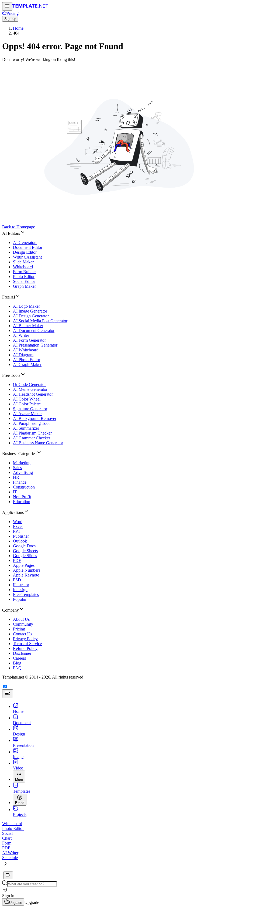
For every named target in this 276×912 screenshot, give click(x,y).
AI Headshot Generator (33, 394)
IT (15, 492)
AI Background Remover (34, 418)
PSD (17, 580)
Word (17, 521)
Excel (18, 526)
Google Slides (25, 555)
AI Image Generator (30, 311)
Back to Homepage (18, 227)
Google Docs (24, 546)
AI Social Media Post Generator (40, 320)
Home (18, 28)
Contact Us (22, 634)
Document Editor (27, 247)
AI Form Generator (29, 340)
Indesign (20, 589)
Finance (19, 482)
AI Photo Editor (26, 359)
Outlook (20, 541)
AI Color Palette (27, 404)
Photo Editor (23, 276)
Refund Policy (25, 648)
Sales (17, 467)
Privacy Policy (25, 638)
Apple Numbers (26, 570)
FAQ (17, 668)
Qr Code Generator (29, 384)
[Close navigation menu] (7, 693)
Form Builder (24, 271)
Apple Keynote (26, 575)
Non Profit (22, 496)
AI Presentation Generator (35, 345)
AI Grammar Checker (31, 438)
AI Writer (21, 335)
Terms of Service (27, 643)
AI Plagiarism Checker (32, 433)
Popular (19, 599)
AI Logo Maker (26, 306)
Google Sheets (25, 550)
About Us (21, 619)
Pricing (19, 629)
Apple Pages (23, 565)
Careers (19, 658)
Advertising (23, 472)
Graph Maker (24, 286)
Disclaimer (22, 653)
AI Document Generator (33, 330)
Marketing (21, 462)
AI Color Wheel (26, 399)
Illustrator (21, 584)
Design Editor (25, 252)
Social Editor (24, 281)
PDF (17, 560)
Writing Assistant (27, 257)
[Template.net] (30, 7)
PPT (16, 531)
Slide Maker (23, 262)
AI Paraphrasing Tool (31, 423)
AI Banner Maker (28, 325)
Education (21, 501)
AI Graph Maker (27, 364)
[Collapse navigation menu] (8, 875)
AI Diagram (23, 354)
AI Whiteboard (26, 350)
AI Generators (25, 242)
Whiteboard (23, 267)
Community (23, 624)
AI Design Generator (31, 316)
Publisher (21, 536)
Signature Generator (30, 408)
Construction (24, 487)
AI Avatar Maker (27, 413)
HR (16, 477)
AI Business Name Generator (38, 442)
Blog (17, 663)
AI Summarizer (26, 428)
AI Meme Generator (30, 389)
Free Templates (26, 594)
